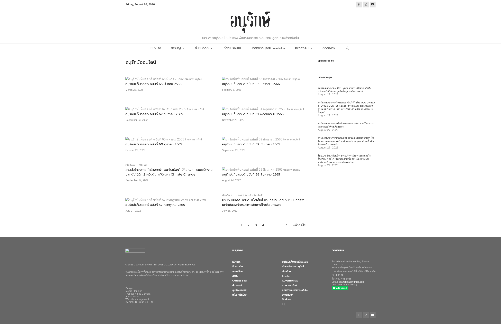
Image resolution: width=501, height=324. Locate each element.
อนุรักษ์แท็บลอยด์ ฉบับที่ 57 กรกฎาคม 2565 (155, 205)
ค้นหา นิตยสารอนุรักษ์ (293, 266)
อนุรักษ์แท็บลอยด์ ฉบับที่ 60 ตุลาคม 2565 (153, 144)
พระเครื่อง (237, 271)
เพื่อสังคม (301, 48)
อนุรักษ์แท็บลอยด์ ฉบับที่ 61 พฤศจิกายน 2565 (253, 114)
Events (285, 276)
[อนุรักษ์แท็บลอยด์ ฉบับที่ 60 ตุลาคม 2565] (154, 139)
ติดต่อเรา (329, 48)
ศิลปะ (235, 276)
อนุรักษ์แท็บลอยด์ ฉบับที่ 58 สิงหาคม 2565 (251, 174)
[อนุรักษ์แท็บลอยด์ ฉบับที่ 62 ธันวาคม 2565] (155, 109)
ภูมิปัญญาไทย (239, 290)
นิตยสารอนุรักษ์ (193, 79)
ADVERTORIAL (290, 280)
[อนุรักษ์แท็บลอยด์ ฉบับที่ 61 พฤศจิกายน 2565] (254, 109)
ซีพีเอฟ (143, 165)
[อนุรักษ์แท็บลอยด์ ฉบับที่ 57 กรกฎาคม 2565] (156, 199)
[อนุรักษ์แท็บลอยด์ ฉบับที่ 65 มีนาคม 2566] (155, 79)
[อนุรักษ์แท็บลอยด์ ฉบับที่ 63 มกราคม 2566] (252, 79)
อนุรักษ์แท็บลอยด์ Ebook (295, 262)
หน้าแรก (155, 48)
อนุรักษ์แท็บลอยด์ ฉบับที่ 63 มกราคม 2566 (251, 84)
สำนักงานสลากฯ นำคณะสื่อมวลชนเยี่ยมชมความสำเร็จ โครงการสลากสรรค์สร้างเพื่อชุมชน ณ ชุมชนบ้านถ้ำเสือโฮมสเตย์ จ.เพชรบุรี (346, 141)
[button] (347, 48)
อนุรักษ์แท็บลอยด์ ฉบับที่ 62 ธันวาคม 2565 (154, 114)
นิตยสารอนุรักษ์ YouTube (268, 48)
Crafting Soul (239, 280)
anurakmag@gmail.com (351, 282)
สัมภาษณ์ (237, 285)
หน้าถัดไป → (301, 225)
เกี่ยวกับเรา (287, 295)
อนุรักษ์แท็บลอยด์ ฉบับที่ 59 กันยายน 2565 (251, 144)
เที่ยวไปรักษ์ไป (232, 48)
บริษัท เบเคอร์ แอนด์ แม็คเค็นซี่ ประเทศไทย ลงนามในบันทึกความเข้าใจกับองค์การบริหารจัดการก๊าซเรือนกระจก (264, 202)
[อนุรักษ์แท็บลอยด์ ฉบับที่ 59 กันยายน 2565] (252, 139)
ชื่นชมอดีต (202, 48)
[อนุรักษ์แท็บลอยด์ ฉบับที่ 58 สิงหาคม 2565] (252, 169)
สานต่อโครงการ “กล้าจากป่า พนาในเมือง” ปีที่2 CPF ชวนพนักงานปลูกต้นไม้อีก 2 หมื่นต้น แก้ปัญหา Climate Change (169, 172)
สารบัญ (176, 48)
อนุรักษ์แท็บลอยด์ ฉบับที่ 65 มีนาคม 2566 (153, 84)
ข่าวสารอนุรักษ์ (289, 285)
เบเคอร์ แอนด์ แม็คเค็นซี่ (249, 195)
